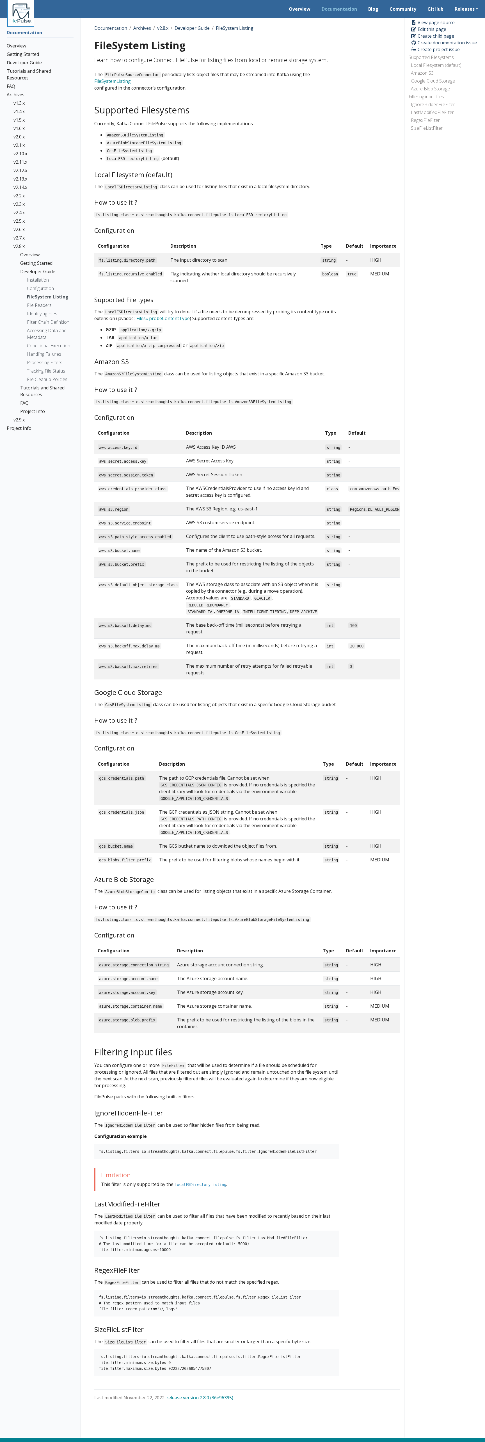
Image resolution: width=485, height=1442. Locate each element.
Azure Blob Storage (430, 89)
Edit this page (431, 29)
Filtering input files (426, 96)
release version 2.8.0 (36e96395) (199, 1398)
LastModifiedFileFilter (432, 112)
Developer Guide (192, 28)
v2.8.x (162, 28)
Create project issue (438, 49)
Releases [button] (465, 9)
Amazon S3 (422, 73)
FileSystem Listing (234, 28)
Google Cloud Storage (433, 81)
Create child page (435, 36)
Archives (142, 28)
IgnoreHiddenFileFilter (433, 104)
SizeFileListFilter (427, 128)
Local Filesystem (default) (436, 65)
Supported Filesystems (431, 57)
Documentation (110, 28)
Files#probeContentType (163, 318)
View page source (436, 22)
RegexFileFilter (425, 120)
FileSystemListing (112, 81)
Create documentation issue (447, 43)
